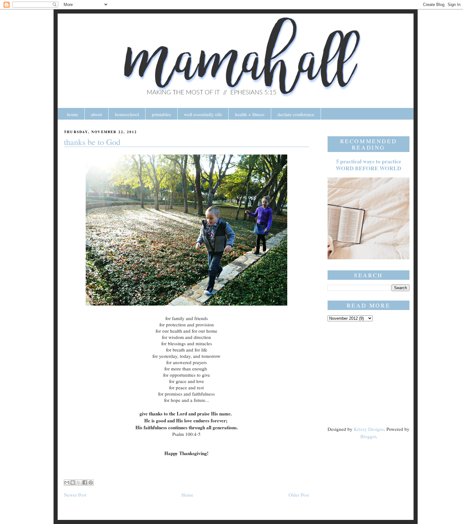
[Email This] (67, 482)
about (96, 114)
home (72, 114)
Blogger (368, 436)
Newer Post (75, 495)
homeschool (127, 114)
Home (187, 495)
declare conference (295, 114)
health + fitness (250, 114)
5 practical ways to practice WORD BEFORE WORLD (368, 164)
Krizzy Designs (369, 429)
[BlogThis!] (73, 482)
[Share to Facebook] (85, 482)
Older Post (299, 495)
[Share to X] (79, 482)
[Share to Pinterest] (91, 482)
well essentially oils (203, 114)
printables (161, 114)
